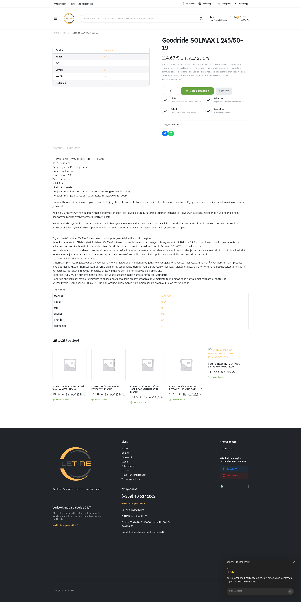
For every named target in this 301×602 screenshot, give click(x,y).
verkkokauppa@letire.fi (65, 525)
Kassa (124, 461)
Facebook (190, 4)
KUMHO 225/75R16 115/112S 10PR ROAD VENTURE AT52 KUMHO (144, 389)
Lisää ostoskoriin (199, 90)
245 (106, 69)
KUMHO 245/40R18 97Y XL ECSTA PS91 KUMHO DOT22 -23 (185, 388)
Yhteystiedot (60, 4)
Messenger (208, 4)
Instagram (226, 4)
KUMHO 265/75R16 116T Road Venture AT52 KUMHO (68, 388)
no (105, 63)
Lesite (72, 590)
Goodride (109, 50)
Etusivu (56, 33)
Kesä (106, 56)
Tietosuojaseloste (131, 479)
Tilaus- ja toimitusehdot (81, 4)
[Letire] (69, 18)
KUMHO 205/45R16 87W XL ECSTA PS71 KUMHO (105, 388)
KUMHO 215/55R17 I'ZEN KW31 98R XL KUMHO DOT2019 (224, 365)
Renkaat (65, 33)
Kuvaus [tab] (57, 148)
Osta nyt (224, 91)
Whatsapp (243, 4)
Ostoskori (126, 457)
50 (105, 76)
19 (105, 83)
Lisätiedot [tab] (73, 148)
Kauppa (125, 453)
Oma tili (125, 470)
